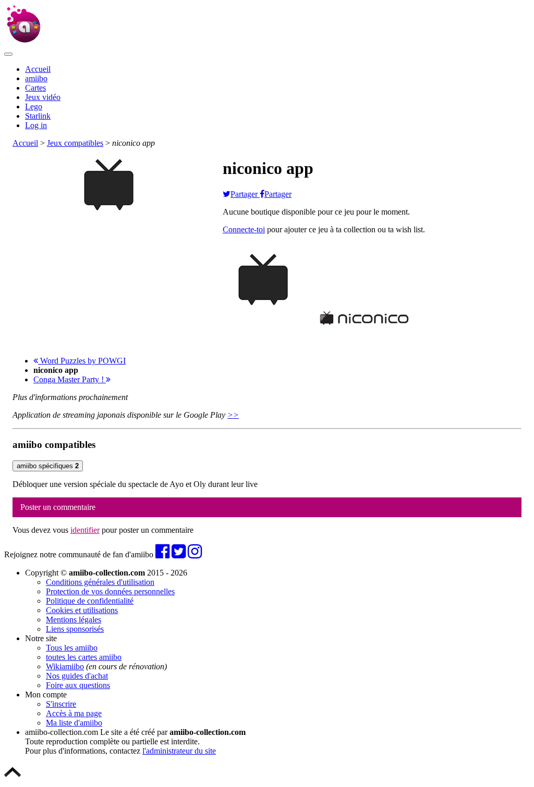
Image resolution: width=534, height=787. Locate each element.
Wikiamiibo (65, 666)
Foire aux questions (78, 685)
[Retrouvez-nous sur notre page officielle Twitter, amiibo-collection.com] (179, 554)
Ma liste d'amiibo (74, 722)
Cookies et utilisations (82, 610)
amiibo (36, 78)
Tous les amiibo (72, 647)
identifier (85, 530)
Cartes (35, 87)
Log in (36, 125)
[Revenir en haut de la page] (12, 777)
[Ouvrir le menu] (8, 54)
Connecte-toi (244, 229)
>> (233, 414)
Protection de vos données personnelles (110, 591)
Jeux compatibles (75, 143)
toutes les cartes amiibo (84, 657)
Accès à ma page (74, 713)
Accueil (38, 69)
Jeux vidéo (42, 97)
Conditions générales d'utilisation (100, 582)
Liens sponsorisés (75, 628)
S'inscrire (61, 703)
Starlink (38, 115)
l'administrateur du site (179, 750)
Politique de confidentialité (90, 600)
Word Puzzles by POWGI (82, 360)
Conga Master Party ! (69, 379)
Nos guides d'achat (77, 675)
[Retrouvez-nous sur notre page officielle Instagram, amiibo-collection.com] (195, 554)
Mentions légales (73, 619)
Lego (33, 106)
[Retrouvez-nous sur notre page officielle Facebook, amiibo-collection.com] (162, 554)
